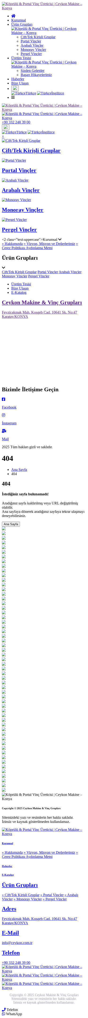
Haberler (17, 79)
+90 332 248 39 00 (16, 963)
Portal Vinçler (31, 41)
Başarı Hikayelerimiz (36, 75)
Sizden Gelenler (32, 71)
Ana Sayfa (19, 470)
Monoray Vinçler (33, 50)
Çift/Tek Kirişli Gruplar (38, 37)
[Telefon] (4, 1010)
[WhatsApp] (3, 1014)
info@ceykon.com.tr (17, 943)
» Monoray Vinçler (28, 899)
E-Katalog (19, 292)
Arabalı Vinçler (32, 45)
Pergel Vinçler (31, 54)
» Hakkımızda (12, 244)
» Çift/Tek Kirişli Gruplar (20, 895)
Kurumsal (18, 20)
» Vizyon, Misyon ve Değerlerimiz (49, 244)
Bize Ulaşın (20, 83)
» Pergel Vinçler (55, 899)
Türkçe (31, 93)
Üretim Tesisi (21, 284)
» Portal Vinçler (52, 895)
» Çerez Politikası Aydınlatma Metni (40, 246)
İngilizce (57, 93)
